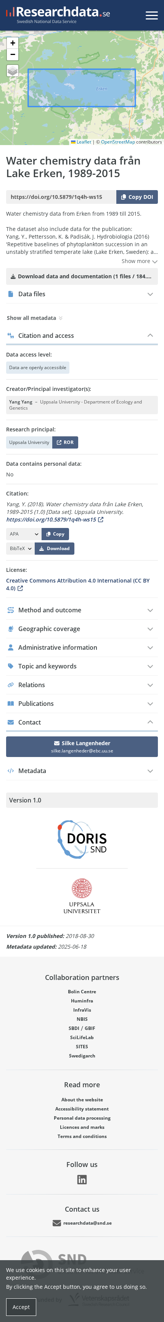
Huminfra (82, 1001)
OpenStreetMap (118, 142)
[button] (12, 43)
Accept (21, 1307)
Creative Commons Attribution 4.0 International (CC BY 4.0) (78, 584)
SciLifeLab (82, 1037)
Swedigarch (82, 1055)
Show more (137, 261)
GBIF (90, 1028)
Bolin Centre (82, 991)
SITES (82, 1046)
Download (58, 548)
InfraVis (82, 1010)
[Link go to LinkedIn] (82, 1179)
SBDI (74, 1028)
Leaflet (83, 142)
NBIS (82, 1019)
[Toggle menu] (152, 15)
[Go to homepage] (56, 15)
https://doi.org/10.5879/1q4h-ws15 (51, 519)
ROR (67, 444)
